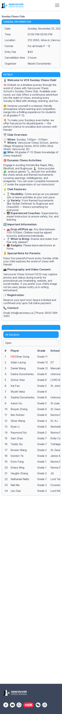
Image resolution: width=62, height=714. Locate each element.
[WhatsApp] (19, 704)
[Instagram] (44, 704)
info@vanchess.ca (22, 312)
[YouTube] (12, 704)
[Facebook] (5, 704)
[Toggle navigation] (57, 5)
